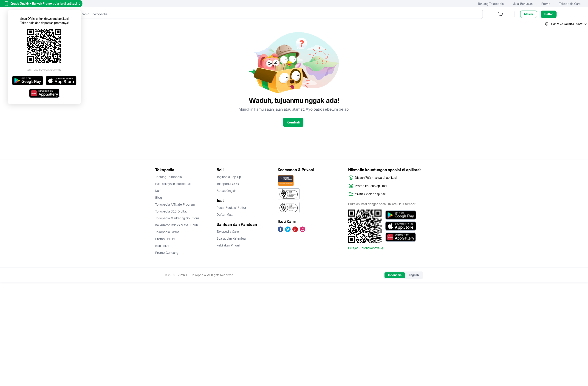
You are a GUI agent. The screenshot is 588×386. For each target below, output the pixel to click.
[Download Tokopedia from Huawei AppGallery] (400, 237)
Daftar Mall (225, 214)
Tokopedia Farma (167, 232)
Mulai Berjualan (522, 4)
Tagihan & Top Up (229, 177)
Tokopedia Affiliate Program (175, 204)
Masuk (528, 14)
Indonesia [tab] (394, 275)
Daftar (548, 14)
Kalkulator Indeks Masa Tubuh (176, 225)
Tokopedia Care (570, 4)
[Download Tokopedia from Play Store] (400, 215)
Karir (158, 191)
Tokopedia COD (228, 184)
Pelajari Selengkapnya (363, 248)
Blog (158, 197)
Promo (545, 4)
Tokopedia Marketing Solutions (177, 218)
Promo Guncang (166, 253)
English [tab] (414, 275)
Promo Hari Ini (165, 239)
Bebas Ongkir (226, 191)
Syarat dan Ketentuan (232, 238)
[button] (566, 24)
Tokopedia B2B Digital (171, 211)
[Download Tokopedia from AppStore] (400, 226)
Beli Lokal (162, 246)
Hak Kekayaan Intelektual (173, 184)
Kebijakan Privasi (228, 245)
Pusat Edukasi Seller (231, 208)
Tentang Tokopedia (491, 4)
